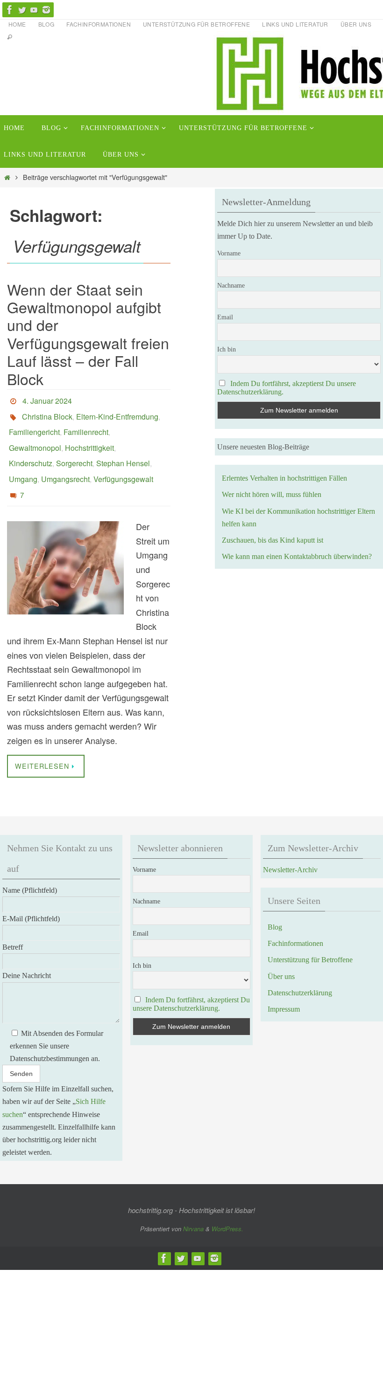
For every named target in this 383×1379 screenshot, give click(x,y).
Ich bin (226, 349)
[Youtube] (34, 9)
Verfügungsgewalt (123, 464)
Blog (46, 24)
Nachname (231, 285)
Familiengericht (34, 425)
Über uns (355, 24)
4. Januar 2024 (47, 399)
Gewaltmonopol (35, 438)
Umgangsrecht (65, 464)
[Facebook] (9, 9)
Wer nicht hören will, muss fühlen (271, 494)
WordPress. (227, 1210)
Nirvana (193, 1210)
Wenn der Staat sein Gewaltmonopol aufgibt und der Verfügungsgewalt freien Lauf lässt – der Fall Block (88, 333)
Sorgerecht (74, 451)
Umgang (23, 464)
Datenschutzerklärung (300, 975)
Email (225, 317)
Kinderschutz (30, 451)
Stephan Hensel (123, 451)
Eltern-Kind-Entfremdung (117, 412)
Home (17, 24)
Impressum (284, 991)
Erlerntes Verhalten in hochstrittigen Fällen (284, 478)
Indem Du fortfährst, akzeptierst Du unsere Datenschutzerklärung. (191, 985)
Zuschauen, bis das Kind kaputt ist (272, 540)
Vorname (229, 253)
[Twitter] (21, 9)
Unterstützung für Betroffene (196, 24)
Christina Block (47, 412)
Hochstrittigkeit (89, 438)
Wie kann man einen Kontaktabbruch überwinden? (297, 556)
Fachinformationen (98, 24)
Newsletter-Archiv (290, 851)
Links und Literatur (295, 24)
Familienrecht (86, 425)
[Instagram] (46, 9)
